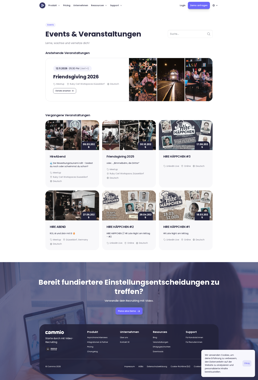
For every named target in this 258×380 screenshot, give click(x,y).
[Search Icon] (190, 34)
